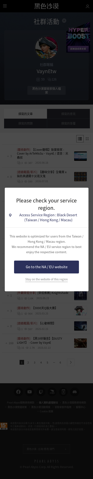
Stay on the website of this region (46, 279)
